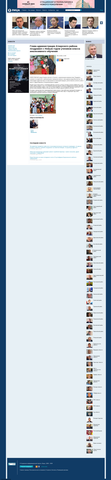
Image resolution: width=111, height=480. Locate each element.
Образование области (96, 357)
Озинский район (97, 269)
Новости (44, 10)
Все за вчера (11, 54)
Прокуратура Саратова (96, 425)
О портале (48, 470)
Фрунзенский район (98, 113)
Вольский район (97, 138)
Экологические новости (14, 50)
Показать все (11, 45)
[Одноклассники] (60, 60)
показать (10, 61)
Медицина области (98, 349)
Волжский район (97, 107)
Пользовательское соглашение (37, 470)
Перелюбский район (98, 331)
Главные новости (12, 49)
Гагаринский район (97, 200)
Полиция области (97, 387)
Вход (101, 10)
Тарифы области (97, 374)
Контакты (54, 470)
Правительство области (97, 344)
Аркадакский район (98, 231)
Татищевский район (98, 288)
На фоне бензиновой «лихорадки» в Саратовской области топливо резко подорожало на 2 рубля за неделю (71, 33)
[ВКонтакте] (58, 60)
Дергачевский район (98, 237)
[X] (62, 60)
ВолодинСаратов (89, 59)
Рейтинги (38, 10)
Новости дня (11, 46)
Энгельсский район (98, 120)
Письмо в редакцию (26, 466)
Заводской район (97, 95)
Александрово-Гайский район (97, 188)
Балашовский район (98, 132)
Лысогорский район (98, 281)
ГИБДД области (97, 393)
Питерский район (97, 337)
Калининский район (98, 157)
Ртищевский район (98, 163)
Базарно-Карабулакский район (97, 195)
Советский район (97, 300)
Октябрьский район (98, 82)
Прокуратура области (96, 381)
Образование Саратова (96, 438)
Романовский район (98, 319)
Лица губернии (38, 115)
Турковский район (97, 306)
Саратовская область (96, 71)
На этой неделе (12, 55)
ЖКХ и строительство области (97, 369)
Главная (24, 10)
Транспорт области (98, 362)
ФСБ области (96, 406)
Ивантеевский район (98, 263)
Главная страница (24, 470)
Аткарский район (97, 225)
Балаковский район (98, 126)
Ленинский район (97, 89)
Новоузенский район (98, 181)
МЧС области (96, 399)
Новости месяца (12, 48)
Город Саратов (97, 76)
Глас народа (31, 10)
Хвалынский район (98, 294)
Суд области (96, 412)
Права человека (97, 443)
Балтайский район (97, 244)
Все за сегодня (12, 52)
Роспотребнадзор (97, 430)
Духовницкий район (98, 219)
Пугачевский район (98, 325)
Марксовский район (98, 312)
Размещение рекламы (62, 470)
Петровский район (97, 144)
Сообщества (51, 10)
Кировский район (97, 101)
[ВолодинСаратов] (93, 57)
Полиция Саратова (98, 418)
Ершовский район (97, 150)
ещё (57, 10)
